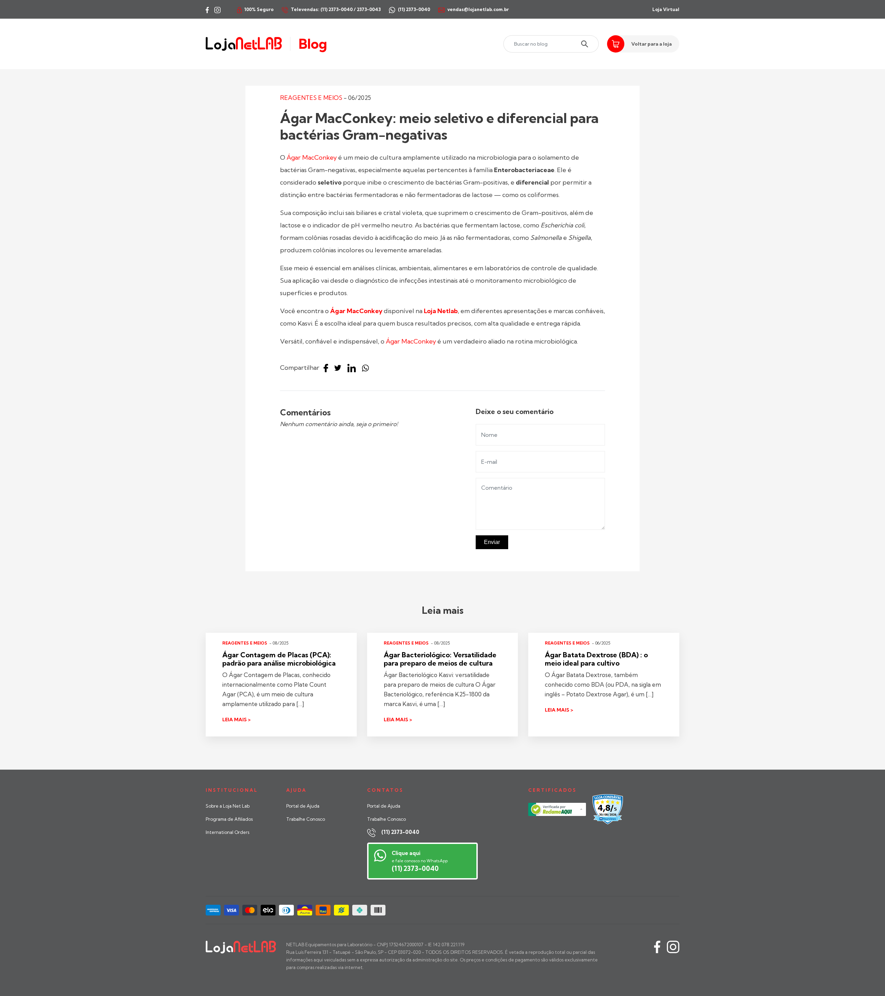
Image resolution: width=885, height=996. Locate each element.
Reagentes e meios (311, 97)
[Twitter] (339, 368)
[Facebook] (327, 368)
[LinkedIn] (353, 368)
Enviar (492, 542)
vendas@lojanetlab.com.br (478, 9)
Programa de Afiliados (229, 819)
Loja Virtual (665, 9)
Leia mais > (236, 719)
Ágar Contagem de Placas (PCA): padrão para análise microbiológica (279, 658)
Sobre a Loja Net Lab (228, 806)
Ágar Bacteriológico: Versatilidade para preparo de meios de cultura (440, 658)
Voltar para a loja (651, 44)
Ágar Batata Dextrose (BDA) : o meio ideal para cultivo (596, 658)
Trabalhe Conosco (305, 819)
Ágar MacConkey (312, 157)
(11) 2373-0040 (400, 832)
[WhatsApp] (367, 368)
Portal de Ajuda (302, 806)
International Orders (227, 832)
